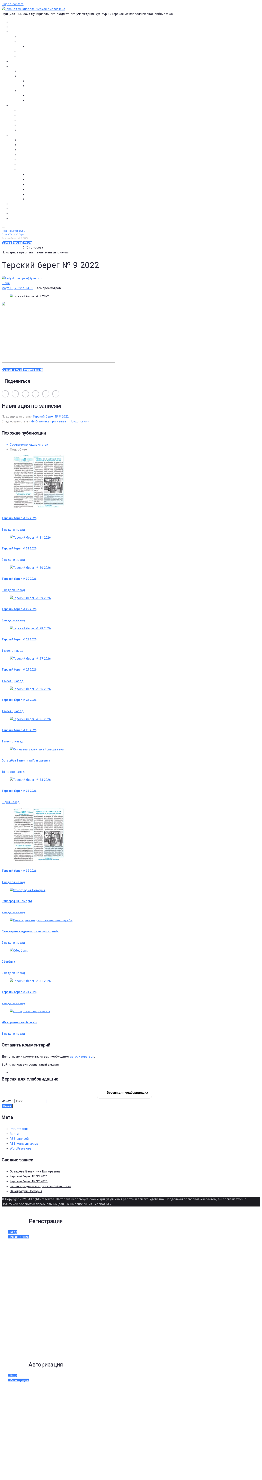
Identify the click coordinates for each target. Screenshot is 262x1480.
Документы (18, 61)
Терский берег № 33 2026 (19, 790)
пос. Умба (33, 174)
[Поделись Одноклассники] (15, 393)
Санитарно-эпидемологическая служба (30, 931)
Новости (16, 27)
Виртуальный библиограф (28, 214)
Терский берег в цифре (26, 204)
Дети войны (27, 145)
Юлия (6, 283)
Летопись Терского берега (38, 155)
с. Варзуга (33, 179)
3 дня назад (11, 802)
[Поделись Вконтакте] (5, 393)
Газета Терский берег (25, 209)
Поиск (7, 1106)
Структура (33, 46)
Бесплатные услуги (32, 56)
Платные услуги (30, 51)
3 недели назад (13, 590)
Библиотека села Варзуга (37, 120)
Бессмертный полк (32, 140)
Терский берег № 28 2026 (19, 639)
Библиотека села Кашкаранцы (40, 125)
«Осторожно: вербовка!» (19, 1022)
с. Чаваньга (34, 194)
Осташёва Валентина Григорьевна (26, 760)
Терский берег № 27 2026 (19, 669)
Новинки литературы (41, 81)
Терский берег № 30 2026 (19, 578)
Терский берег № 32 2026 (19, 518)
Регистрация (19, 1129)
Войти (14, 1134)
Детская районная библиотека (41, 110)
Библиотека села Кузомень (38, 130)
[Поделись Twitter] (35, 393)
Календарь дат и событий (37, 159)
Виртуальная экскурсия (35, 37)
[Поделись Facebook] (25, 393)
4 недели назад (13, 620)
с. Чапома (33, 199)
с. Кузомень (35, 189)
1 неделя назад (13, 529)
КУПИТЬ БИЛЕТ (20, 218)
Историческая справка (35, 41)
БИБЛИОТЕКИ (19, 105)
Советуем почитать (40, 86)
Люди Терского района (35, 150)
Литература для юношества (47, 100)
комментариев (24, 1143)
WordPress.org (20, 1148)
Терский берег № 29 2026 (19, 609)
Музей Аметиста (30, 115)
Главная (15, 22)
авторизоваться (82, 1056)
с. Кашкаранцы (37, 184)
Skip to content (13, 4)
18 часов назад (13, 772)
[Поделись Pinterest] (55, 393)
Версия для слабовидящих (127, 1092)
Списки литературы (32, 164)
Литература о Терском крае (38, 169)
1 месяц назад (13, 651)
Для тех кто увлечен (41, 96)
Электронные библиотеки (37, 71)
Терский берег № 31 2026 (19, 548)
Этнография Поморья (17, 901)
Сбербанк (8, 961)
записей (19, 1139)
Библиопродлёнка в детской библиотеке (40, 1186)
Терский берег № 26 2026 (19, 699)
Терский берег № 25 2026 (19, 730)
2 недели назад (13, 560)
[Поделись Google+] (45, 393)
